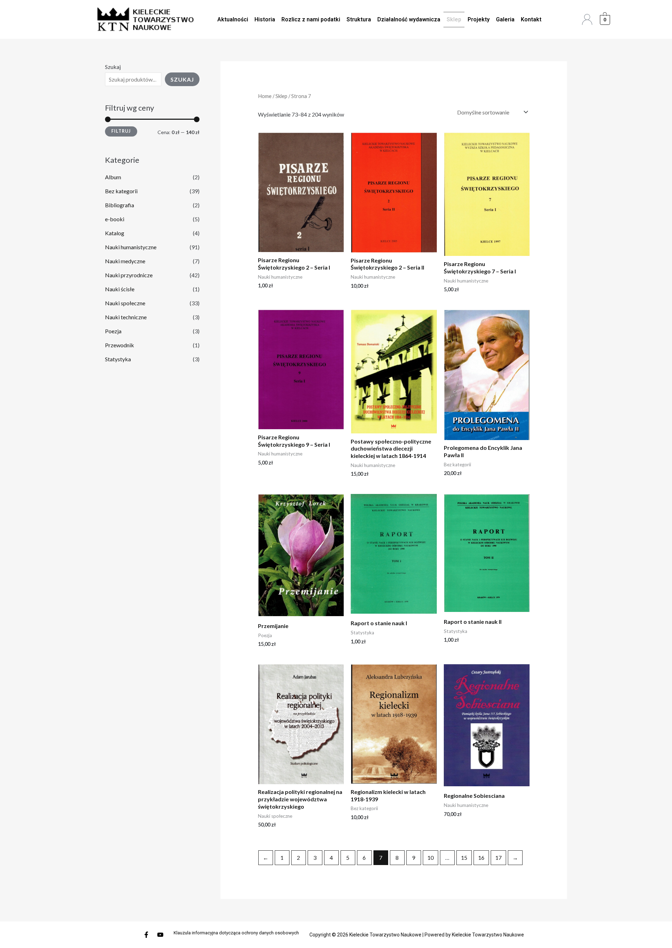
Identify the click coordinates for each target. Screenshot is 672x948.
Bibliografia (119, 205)
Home (265, 96)
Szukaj (113, 66)
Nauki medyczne (125, 261)
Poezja (113, 331)
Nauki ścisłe (119, 289)
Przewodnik (119, 345)
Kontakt (531, 19)
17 (498, 857)
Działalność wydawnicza (408, 19)
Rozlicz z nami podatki (310, 19)
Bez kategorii (121, 191)
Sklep (454, 19)
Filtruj (121, 131)
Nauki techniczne (126, 317)
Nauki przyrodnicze (129, 275)
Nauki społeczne (125, 303)
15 (464, 857)
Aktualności (232, 19)
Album (113, 177)
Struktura (358, 19)
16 (481, 857)
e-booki (114, 219)
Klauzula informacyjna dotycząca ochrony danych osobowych (236, 932)
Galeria (505, 19)
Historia (264, 19)
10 (430, 857)
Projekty (479, 19)
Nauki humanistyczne (130, 247)
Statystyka (118, 359)
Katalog (114, 233)
